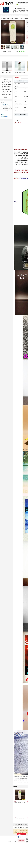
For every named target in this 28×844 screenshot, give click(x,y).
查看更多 (6, 97)
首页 (24, 15)
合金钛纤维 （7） (5, 79)
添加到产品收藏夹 (4, 116)
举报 (10, 51)
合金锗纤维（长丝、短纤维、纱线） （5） (9, 86)
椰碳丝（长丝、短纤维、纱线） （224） (9, 89)
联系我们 (15, 841)
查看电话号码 (5, 104)
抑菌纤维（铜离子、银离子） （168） (8, 94)
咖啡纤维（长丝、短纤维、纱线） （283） (9, 81)
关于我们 (9, 841)
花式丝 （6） (4, 87)
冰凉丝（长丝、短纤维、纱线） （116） (9, 93)
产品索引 (2, 114)
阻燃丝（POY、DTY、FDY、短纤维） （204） (10, 91)
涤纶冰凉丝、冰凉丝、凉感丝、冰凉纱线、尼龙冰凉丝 (10, 72)
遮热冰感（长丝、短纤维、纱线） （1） (9, 84)
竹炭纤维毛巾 (16, 827)
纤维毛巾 (22, 827)
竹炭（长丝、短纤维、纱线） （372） (8, 82)
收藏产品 (4, 51)
